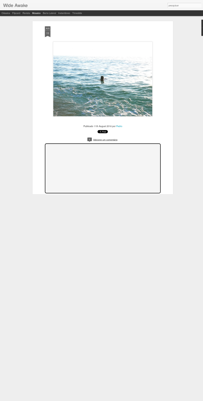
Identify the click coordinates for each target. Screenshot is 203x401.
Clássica (6, 13)
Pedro (119, 126)
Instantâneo (64, 13)
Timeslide (77, 13)
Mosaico (36, 13)
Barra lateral (49, 13)
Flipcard (16, 13)
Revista (26, 13)
